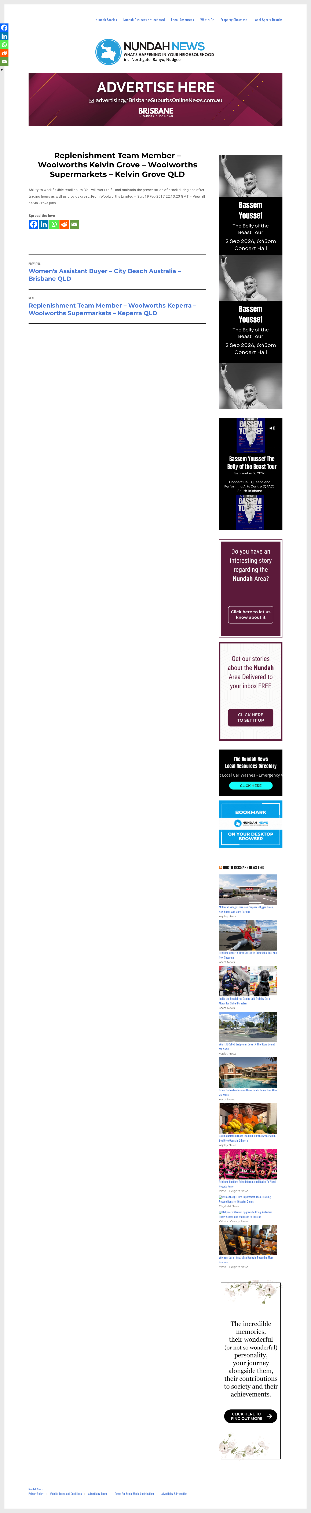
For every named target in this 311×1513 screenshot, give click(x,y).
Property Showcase (233, 19)
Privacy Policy (36, 1493)
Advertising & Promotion (174, 1493)
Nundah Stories (106, 19)
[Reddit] (64, 224)
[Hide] (1, 69)
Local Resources (182, 19)
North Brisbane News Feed (243, 867)
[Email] (74, 224)
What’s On (207, 19)
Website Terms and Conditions (66, 1493)
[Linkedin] (43, 224)
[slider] (255, 527)
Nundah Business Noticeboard (144, 19)
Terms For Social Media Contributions (134, 1493)
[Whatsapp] (54, 224)
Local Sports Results (268, 19)
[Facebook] (33, 224)
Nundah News (36, 1489)
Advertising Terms (97, 1493)
